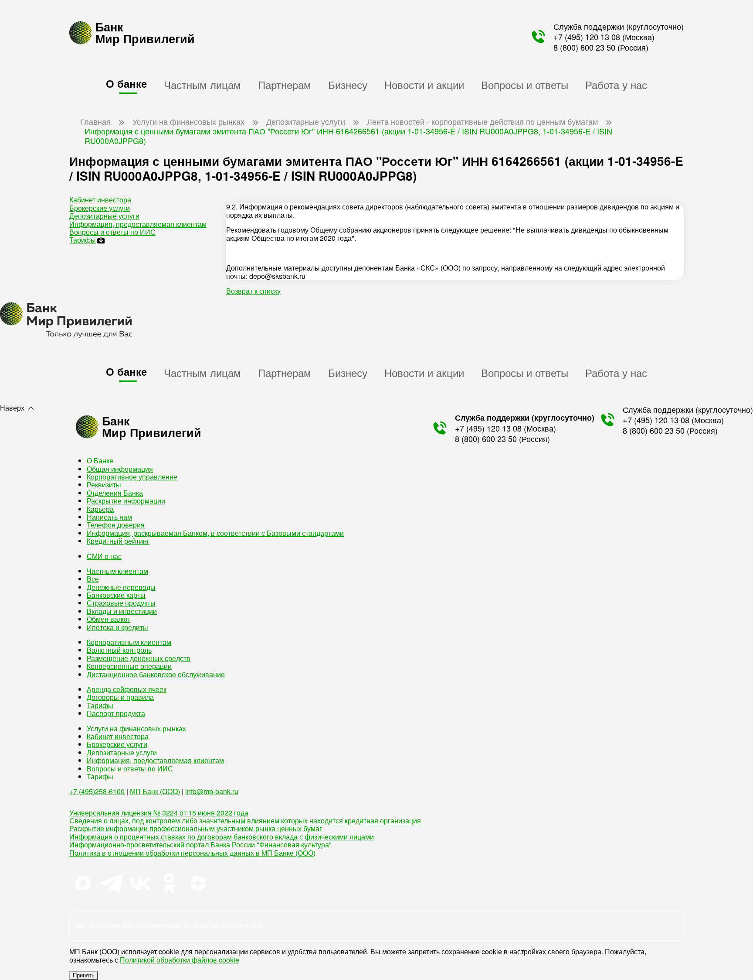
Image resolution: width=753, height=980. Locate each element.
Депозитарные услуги (104, 216)
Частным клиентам (117, 571)
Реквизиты (104, 485)
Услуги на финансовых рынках (136, 728)
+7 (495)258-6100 (97, 791)
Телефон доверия (116, 525)
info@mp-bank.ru (211, 791)
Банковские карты (116, 595)
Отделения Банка (115, 493)
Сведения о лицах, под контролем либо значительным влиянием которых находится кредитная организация (245, 821)
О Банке (100, 461)
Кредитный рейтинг (118, 541)
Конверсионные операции (129, 666)
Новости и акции (424, 84)
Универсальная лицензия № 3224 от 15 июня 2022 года (158, 813)
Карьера (100, 509)
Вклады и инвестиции (122, 611)
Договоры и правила (120, 697)
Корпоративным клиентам (129, 642)
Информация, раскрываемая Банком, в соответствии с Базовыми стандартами (215, 533)
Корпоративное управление (132, 477)
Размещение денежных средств (138, 658)
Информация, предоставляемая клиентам (138, 224)
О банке (126, 83)
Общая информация (120, 469)
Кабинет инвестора (100, 200)
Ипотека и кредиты (117, 627)
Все (93, 579)
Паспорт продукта (116, 713)
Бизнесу (347, 84)
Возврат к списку (253, 291)
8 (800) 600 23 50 (584, 47)
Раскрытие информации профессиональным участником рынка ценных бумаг (195, 828)
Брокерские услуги (99, 208)
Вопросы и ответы (524, 84)
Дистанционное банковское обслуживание (156, 674)
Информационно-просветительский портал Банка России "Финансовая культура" (200, 845)
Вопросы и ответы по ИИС (112, 232)
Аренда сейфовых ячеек (126, 689)
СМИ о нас (104, 556)
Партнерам (284, 84)
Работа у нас (616, 84)
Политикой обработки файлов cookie (179, 960)
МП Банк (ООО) (155, 791)
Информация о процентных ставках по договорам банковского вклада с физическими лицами (221, 837)
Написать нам (109, 517)
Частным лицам (202, 84)
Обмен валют (108, 619)
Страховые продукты (121, 603)
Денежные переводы (121, 587)
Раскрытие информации (126, 501)
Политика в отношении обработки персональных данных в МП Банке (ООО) (192, 853)
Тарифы (82, 240)
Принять (84, 975)
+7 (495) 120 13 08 (586, 36)
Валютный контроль (119, 650)
